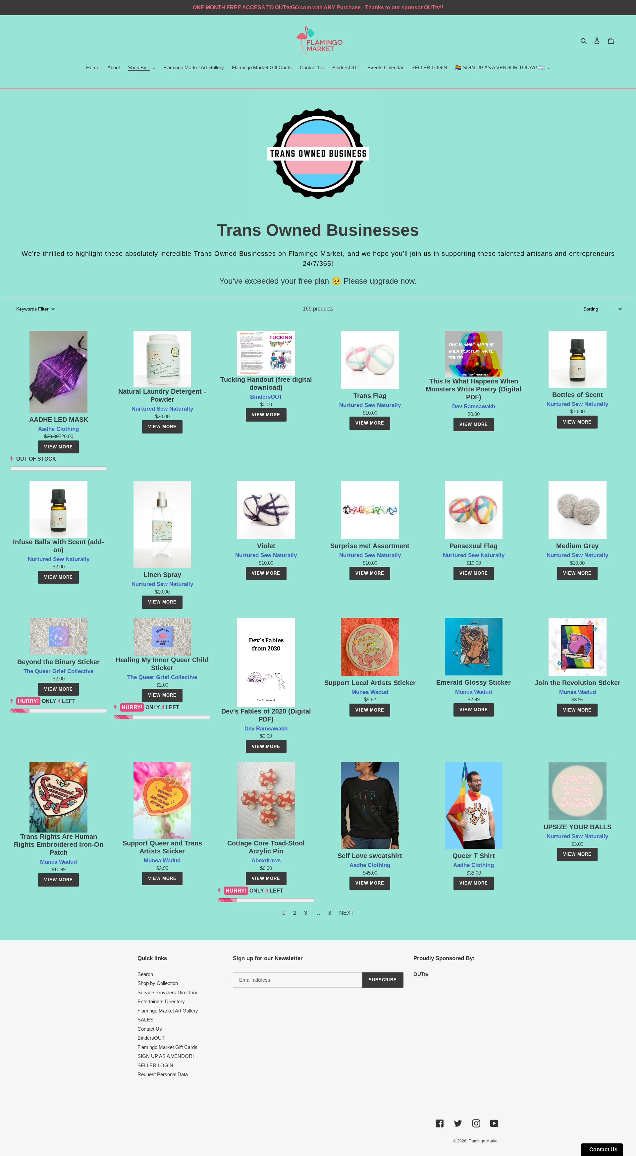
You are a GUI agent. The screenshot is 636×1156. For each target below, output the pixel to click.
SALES (145, 1019)
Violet (266, 545)
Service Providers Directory (167, 992)
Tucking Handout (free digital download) (266, 383)
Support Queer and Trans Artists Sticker (162, 847)
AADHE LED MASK (58, 419)
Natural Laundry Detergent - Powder (162, 395)
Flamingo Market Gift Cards (167, 1047)
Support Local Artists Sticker (370, 682)
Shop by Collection (157, 983)
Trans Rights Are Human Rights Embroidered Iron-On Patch (58, 844)
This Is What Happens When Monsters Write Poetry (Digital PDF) (473, 389)
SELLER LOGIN (155, 1065)
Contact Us (149, 1029)
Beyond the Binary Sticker (58, 661)
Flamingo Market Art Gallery (167, 1010)
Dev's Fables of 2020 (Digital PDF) (266, 715)
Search (145, 974)
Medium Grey (577, 545)
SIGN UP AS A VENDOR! (165, 1056)
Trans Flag (370, 395)
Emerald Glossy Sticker (473, 682)
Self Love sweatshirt (370, 855)
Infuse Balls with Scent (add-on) (58, 545)
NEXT (346, 913)
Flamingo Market (483, 1141)
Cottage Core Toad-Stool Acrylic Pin (266, 847)
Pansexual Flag (474, 545)
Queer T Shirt (473, 855)
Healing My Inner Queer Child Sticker (162, 663)
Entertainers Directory (161, 1001)
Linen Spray (162, 574)
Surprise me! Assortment (369, 545)
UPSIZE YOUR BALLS (577, 827)
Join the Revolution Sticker (577, 682)
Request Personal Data (162, 1074)
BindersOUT (151, 1038)
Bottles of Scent (577, 394)
